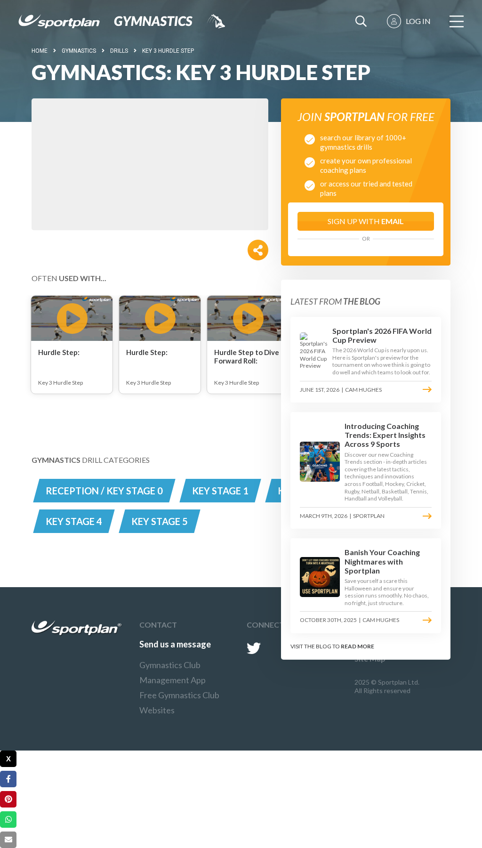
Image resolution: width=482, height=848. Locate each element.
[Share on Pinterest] (8, 799)
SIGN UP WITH (366, 221)
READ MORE (357, 646)
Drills (119, 51)
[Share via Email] (8, 840)
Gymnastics (79, 51)
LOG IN (418, 20)
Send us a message (175, 644)
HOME (40, 51)
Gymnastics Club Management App (172, 672)
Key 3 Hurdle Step (168, 51)
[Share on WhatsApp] (8, 819)
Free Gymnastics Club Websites (179, 702)
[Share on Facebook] (8, 779)
